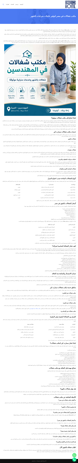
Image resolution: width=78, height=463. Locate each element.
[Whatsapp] (74, 455)
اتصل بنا (7, 4)
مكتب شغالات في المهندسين (35, 308)
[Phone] (74, 460)
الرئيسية (21, 4)
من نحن (16, 4)
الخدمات (12, 4)
